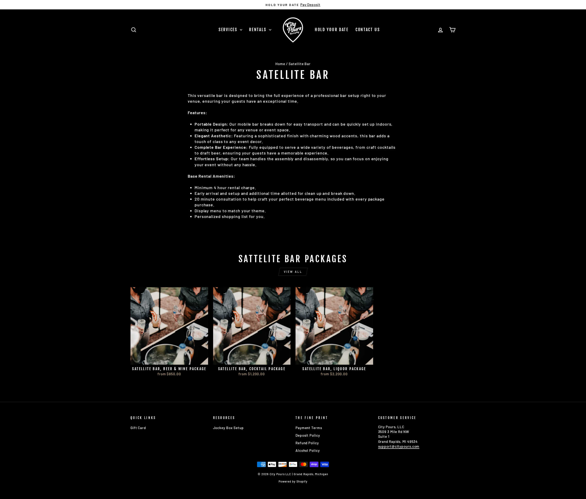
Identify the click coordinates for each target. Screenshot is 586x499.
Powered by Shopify (293, 481)
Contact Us (367, 29)
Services (229, 29)
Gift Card (138, 428)
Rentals (258, 29)
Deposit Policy (308, 435)
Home (280, 64)
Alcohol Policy (308, 450)
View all (293, 271)
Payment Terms (309, 428)
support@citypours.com (399, 446)
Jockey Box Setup (228, 428)
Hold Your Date (332, 29)
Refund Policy (307, 443)
